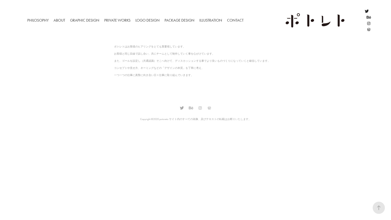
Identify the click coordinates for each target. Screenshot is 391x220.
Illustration (210, 20)
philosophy (38, 20)
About (59, 20)
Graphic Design (84, 20)
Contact (235, 20)
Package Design (179, 20)
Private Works (117, 20)
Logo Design (147, 20)
